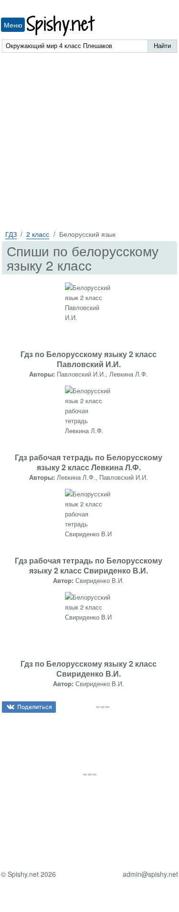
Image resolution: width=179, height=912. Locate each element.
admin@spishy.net (150, 874)
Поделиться (34, 706)
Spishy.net (61, 26)
